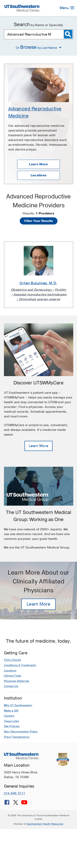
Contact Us (11, 686)
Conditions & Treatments (20, 665)
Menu (64, 8)
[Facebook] (7, 804)
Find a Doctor (12, 660)
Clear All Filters (38, 230)
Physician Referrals (16, 681)
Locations (39, 175)
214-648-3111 (14, 793)
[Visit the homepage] (22, 8)
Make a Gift (11, 711)
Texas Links (11, 721)
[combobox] (38, 34)
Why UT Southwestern (18, 705)
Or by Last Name (37, 47)
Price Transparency (17, 737)
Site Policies (12, 726)
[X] (16, 804)
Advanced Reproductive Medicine (35, 112)
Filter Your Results (38, 221)
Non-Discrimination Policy (21, 731)
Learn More (38, 164)
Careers (9, 716)
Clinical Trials (12, 676)
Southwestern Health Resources (45, 823)
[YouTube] (24, 804)
